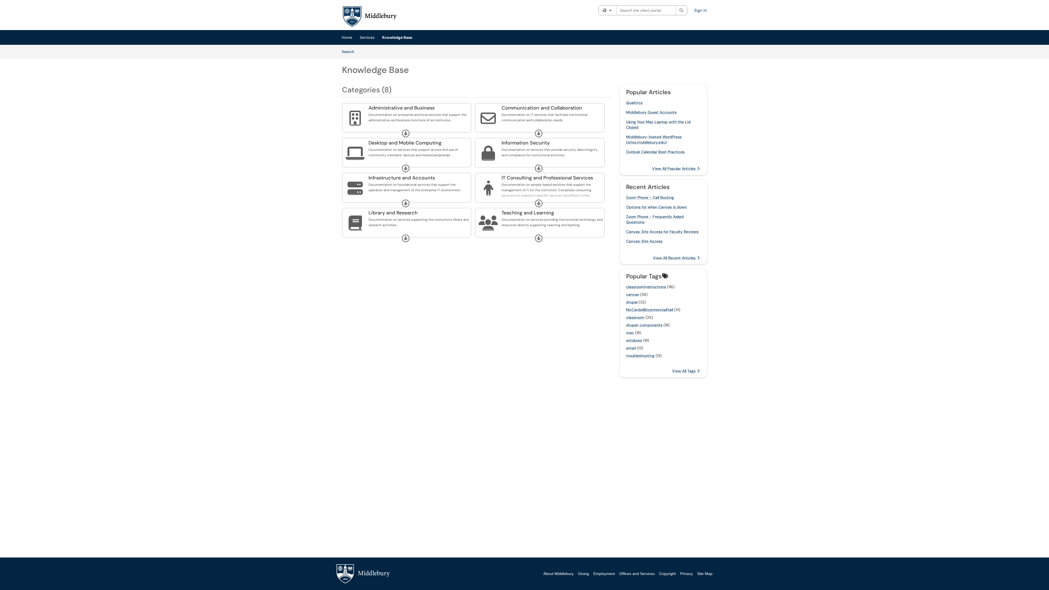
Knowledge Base (397, 37)
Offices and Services (637, 573)
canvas (632, 294)
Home (347, 37)
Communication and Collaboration (542, 108)
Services (367, 37)
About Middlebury (558, 573)
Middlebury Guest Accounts (651, 112)
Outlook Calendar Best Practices (655, 151)
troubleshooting (640, 355)
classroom (635, 317)
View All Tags (684, 370)
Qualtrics (634, 102)
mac (630, 332)
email (631, 348)
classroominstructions (646, 286)
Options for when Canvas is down (656, 207)
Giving (583, 573)
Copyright (667, 573)
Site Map (704, 573)
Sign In (700, 10)
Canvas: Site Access (644, 241)
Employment (604, 573)
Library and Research (393, 213)
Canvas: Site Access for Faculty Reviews (662, 231)
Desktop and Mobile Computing (405, 143)
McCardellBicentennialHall (649, 309)
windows (634, 340)
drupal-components (644, 325)
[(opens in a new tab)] (369, 16)
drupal (632, 302)
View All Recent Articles (675, 257)
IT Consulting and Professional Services (547, 178)
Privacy (686, 573)
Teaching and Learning (528, 213)
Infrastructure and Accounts (402, 178)
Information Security (526, 143)
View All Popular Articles (674, 168)
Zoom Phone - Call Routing (650, 197)
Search (350, 51)
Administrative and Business (402, 108)
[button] (406, 133)
